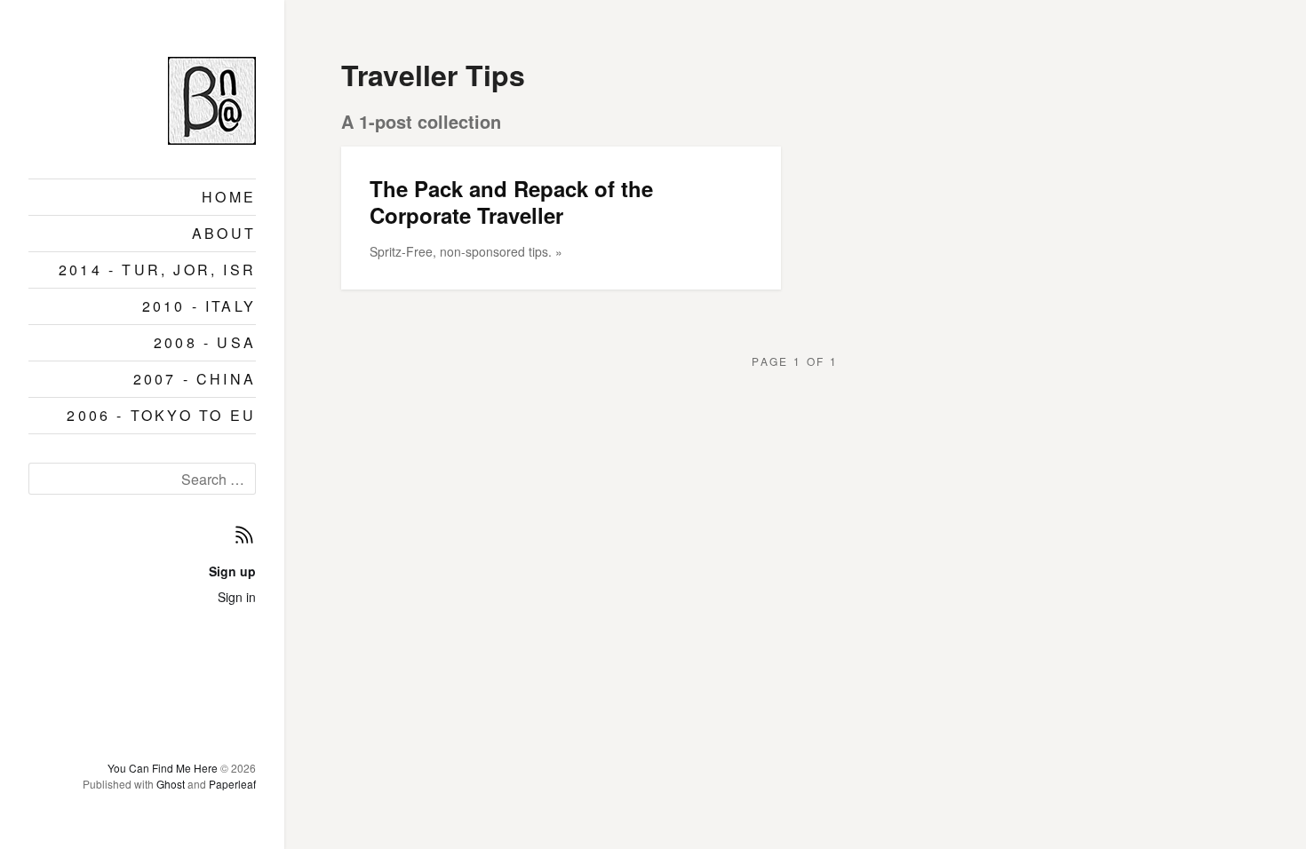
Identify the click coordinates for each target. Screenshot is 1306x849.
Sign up (232, 571)
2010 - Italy (199, 306)
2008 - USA (205, 342)
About (224, 233)
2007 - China (194, 379)
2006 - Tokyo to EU (161, 415)
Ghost (170, 783)
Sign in (237, 597)
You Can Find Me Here (163, 767)
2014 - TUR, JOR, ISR (157, 269)
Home (229, 196)
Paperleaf (232, 783)
